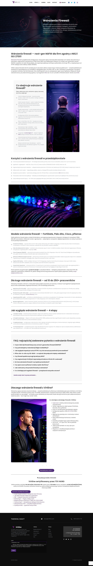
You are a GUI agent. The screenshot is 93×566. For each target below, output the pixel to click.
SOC (35, 249)
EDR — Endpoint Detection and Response (25, 497)
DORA (77, 73)
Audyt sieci (56, 403)
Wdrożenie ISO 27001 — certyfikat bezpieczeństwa (27, 503)
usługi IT (35, 535)
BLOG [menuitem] (49, 2)
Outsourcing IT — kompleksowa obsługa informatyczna (29, 502)
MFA (60, 173)
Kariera (49, 533)
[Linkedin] (74, 2)
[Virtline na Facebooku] (63, 539)
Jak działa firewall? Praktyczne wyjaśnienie (26, 495)
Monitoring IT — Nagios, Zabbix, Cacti (24, 499)
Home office (36, 533)
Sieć (34, 537)
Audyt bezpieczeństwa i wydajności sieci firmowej (28, 494)
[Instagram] (77, 2)
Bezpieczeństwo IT (37, 529)
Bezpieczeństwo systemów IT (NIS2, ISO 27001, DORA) (28, 500)
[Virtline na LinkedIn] (68, 539)
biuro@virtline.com (49, 519)
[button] (38, 2)
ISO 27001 (70, 411)
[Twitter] (71, 2)
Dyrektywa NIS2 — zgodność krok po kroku (25, 505)
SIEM (19, 134)
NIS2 (46, 73)
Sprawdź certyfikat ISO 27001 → (20, 491)
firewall (19, 60)
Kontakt (50, 535)
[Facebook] (69, 2)
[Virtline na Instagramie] (70, 539)
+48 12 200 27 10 (77, 519)
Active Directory (30, 294)
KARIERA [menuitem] (43, 2)
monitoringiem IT (28, 133)
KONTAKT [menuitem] (54, 2)
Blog (49, 529)
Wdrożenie (14, 60)
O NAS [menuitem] (30, 2)
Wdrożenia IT (36, 531)
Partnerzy (50, 537)
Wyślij (13, 550)
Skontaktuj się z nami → (46, 470)
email (12, 540)
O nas (49, 531)
